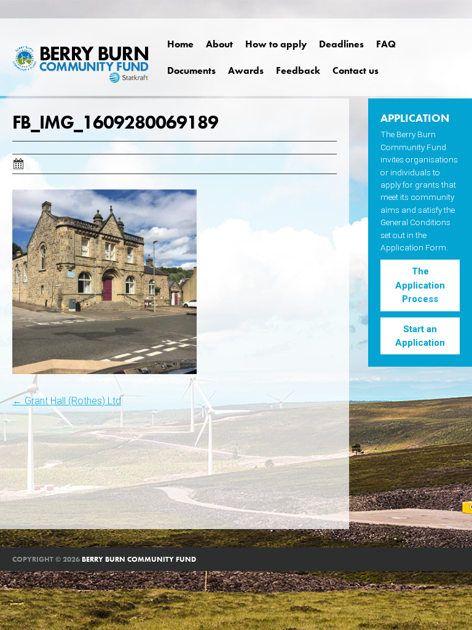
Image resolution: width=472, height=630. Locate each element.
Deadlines (341, 44)
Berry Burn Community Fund (139, 559)
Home (180, 44)
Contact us (355, 70)
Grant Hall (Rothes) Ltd (66, 401)
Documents (191, 70)
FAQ (386, 44)
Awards (246, 70)
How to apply (276, 44)
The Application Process (420, 285)
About (219, 44)
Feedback (298, 70)
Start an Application (420, 336)
